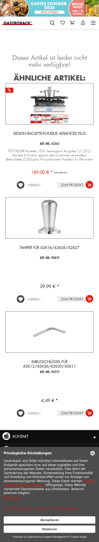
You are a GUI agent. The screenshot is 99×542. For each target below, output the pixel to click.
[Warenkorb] (73, 22)
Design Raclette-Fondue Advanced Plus (49, 133)
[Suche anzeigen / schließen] (52, 23)
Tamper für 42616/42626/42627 (49, 247)
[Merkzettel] (62, 22)
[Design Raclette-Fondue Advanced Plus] (49, 103)
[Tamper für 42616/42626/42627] (49, 218)
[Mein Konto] (83, 22)
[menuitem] (52, 22)
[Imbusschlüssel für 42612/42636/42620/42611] (49, 332)
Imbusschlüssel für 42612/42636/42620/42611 (49, 364)
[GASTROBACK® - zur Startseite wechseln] (17, 23)
